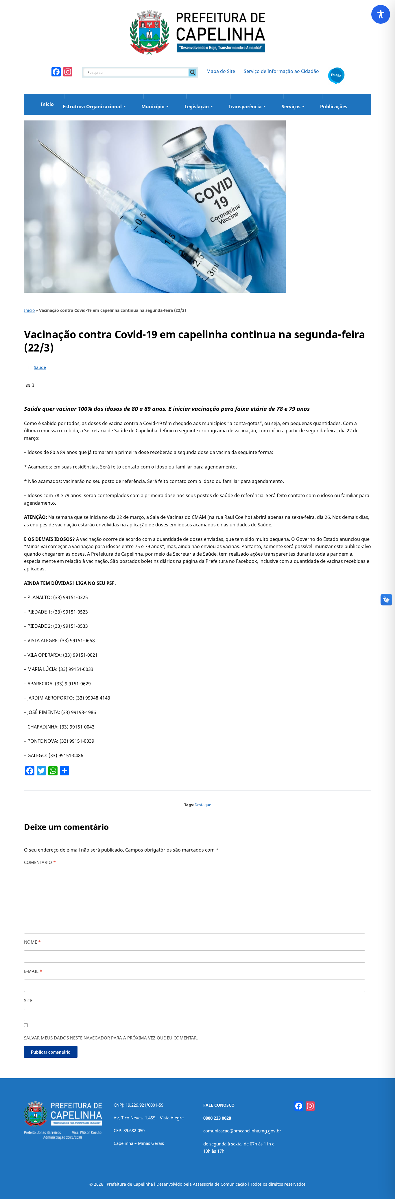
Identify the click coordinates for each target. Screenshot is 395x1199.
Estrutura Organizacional (92, 106)
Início (47, 104)
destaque (203, 804)
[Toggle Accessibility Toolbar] (381, 14)
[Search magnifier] (193, 72)
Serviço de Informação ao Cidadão (281, 71)
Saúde (40, 367)
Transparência (245, 106)
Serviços (291, 106)
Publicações (333, 106)
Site (28, 1000)
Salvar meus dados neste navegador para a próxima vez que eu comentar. (111, 1038)
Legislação (196, 106)
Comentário (40, 862)
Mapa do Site (220, 71)
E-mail (33, 971)
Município (153, 106)
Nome (32, 942)
